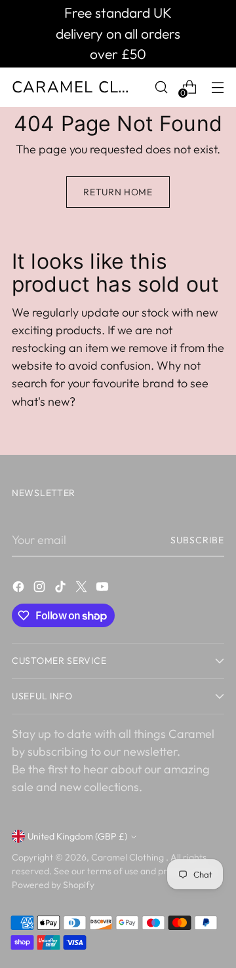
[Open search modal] (161, 86)
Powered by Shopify (53, 885)
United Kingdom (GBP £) (77, 836)
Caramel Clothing (128, 857)
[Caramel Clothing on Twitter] (82, 589)
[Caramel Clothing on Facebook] (20, 589)
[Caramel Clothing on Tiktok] (61, 589)
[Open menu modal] (217, 86)
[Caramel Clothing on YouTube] (103, 589)
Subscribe (197, 540)
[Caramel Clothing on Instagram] (41, 589)
